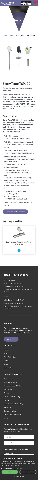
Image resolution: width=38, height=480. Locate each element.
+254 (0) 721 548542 (14, 300)
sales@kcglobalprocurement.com (14, 286)
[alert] (19, 467)
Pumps (6, 400)
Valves (6, 418)
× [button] (36, 457)
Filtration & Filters (9, 389)
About (6, 353)
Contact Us (7, 368)
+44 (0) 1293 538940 (14, 283)
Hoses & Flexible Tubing (12, 397)
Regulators (7, 407)
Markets (6, 361)
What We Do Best (10, 357)
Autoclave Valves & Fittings (13, 386)
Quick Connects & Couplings (13, 404)
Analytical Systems (10, 382)
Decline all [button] (27, 472)
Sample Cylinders (10, 411)
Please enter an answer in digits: (16, 449)
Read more (17, 465)
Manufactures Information (15, 212)
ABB (5, 379)
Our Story (11, 339)
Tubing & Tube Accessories (13, 415)
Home (5, 35)
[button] (32, 48)
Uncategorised (13, 35)
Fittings (6, 393)
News (6, 364)
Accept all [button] (9, 472)
